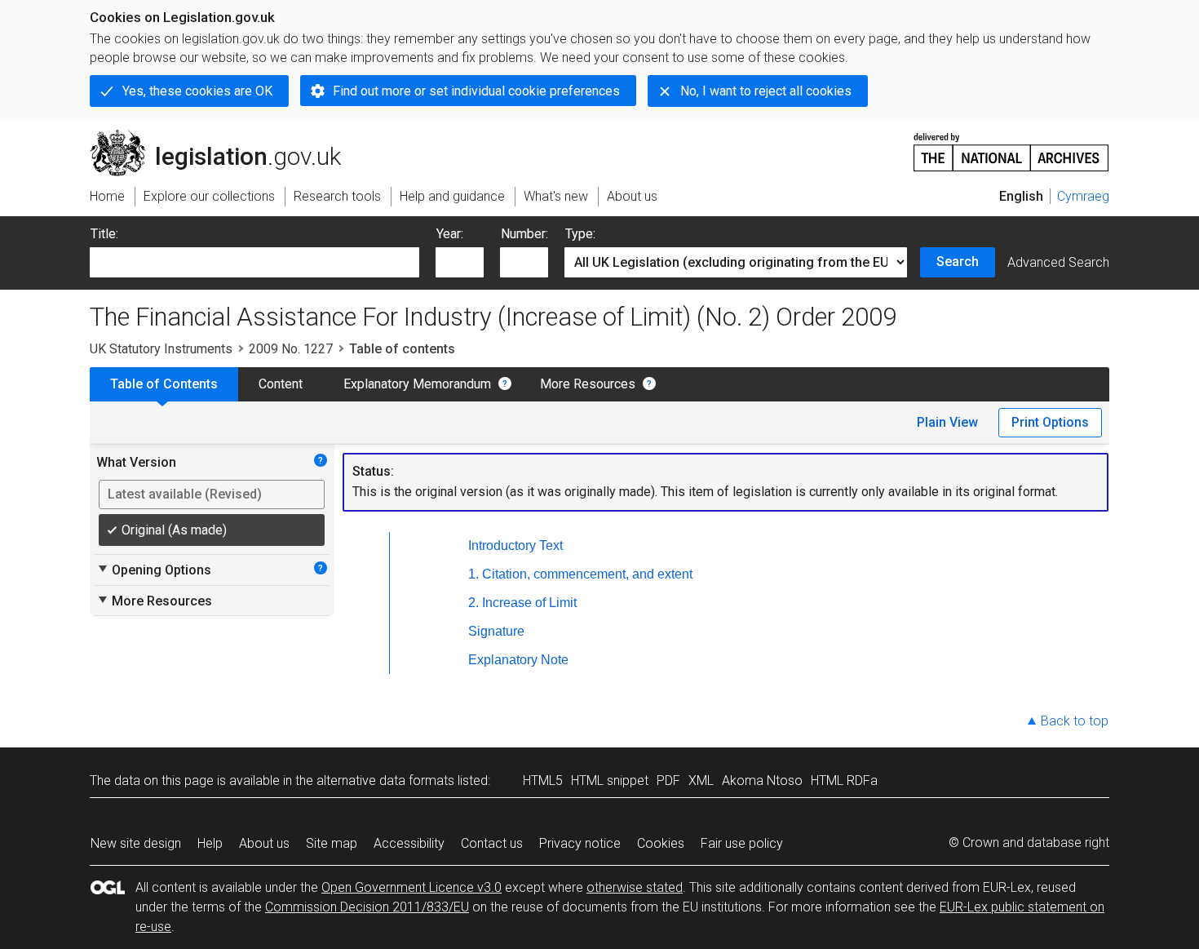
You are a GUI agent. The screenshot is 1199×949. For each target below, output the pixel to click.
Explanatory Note (518, 660)
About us (264, 843)
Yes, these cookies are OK (197, 91)
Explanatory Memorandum (417, 384)
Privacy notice (580, 843)
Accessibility (409, 843)
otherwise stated (634, 887)
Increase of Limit (529, 603)
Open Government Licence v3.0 (411, 887)
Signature (496, 631)
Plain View (947, 422)
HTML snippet (609, 780)
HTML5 (543, 780)
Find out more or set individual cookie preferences (476, 91)
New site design (136, 843)
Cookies (660, 843)
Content (281, 384)
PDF (668, 780)
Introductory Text (515, 545)
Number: (524, 234)
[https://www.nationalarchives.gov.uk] (1011, 145)
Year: (449, 234)
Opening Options (153, 569)
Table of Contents (164, 384)
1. (473, 574)
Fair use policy (742, 843)
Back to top (1074, 721)
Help (210, 843)
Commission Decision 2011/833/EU (367, 907)
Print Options (1050, 422)
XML (701, 780)
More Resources (587, 384)
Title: (104, 234)
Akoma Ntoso (762, 780)
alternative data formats (385, 780)
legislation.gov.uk (224, 136)
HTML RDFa (844, 780)
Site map (331, 843)
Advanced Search (1058, 262)
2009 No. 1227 (291, 349)
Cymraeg (1083, 196)
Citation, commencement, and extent (587, 574)
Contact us (492, 843)
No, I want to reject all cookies (766, 91)
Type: (580, 234)
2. (473, 603)
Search (957, 261)
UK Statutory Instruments (161, 349)
